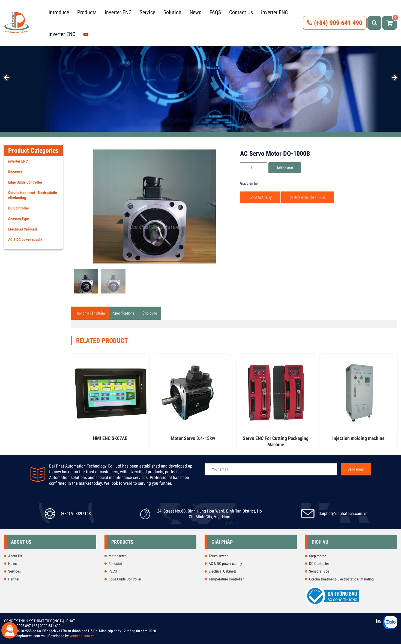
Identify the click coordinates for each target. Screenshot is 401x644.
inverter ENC (118, 12)
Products (87, 12)
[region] (200, 79)
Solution (172, 12)
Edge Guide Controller (25, 182)
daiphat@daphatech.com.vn (343, 513)
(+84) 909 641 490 (337, 23)
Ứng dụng (149, 313)
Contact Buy (260, 197)
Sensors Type (18, 219)
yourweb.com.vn (82, 636)
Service (147, 12)
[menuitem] (86, 34)
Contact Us (241, 12)
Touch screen (219, 556)
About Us (15, 556)
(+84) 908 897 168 (307, 197)
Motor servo (118, 556)
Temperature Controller (226, 579)
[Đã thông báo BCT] (332, 605)
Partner (13, 579)
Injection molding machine (358, 438)
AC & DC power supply (25, 239)
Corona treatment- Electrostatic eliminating (32, 195)
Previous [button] (7, 78)
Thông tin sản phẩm (90, 313)
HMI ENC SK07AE (110, 438)
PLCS (113, 571)
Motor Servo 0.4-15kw (193, 438)
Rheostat (15, 172)
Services (14, 571)
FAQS (215, 12)
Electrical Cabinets (22, 229)
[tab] (90, 313)
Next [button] (394, 78)
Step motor (317, 556)
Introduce (59, 12)
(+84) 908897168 (76, 513)
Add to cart (285, 168)
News (195, 12)
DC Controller (18, 208)
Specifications (123, 313)
